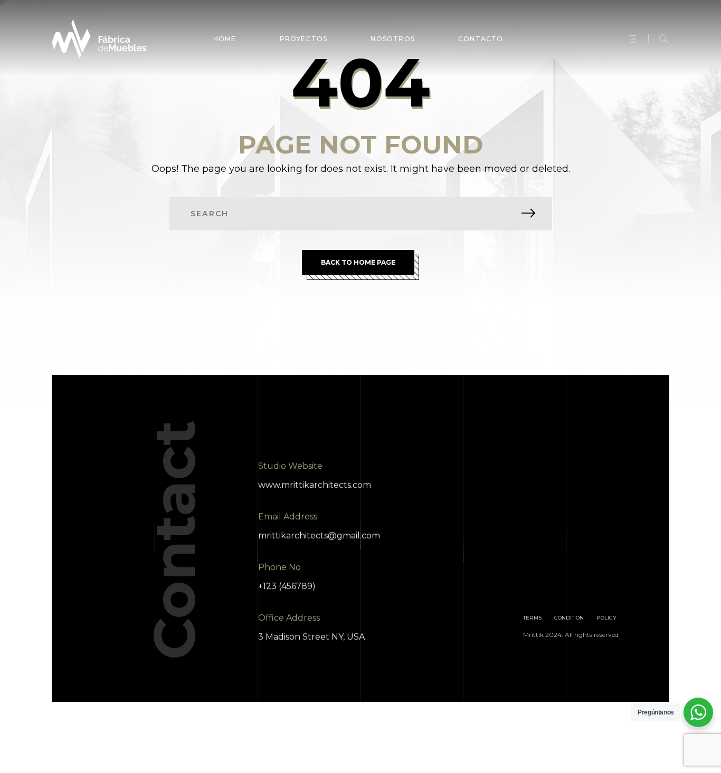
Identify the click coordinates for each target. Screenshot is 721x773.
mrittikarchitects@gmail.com (319, 535)
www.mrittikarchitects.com (314, 485)
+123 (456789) (287, 586)
